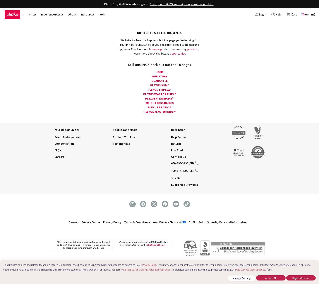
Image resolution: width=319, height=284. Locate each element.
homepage (156, 49)
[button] (83, 130)
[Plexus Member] (238, 248)
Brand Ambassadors (67, 137)
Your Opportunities (66, 130)
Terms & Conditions (137, 222)
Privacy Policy (112, 222)
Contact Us (178, 156)
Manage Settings (242, 278)
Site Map (176, 178)
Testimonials (121, 143)
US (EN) (310, 14)
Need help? (178, 130)
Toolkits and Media (125, 130)
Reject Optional (301, 278)
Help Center (178, 137)
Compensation (64, 143)
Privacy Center (90, 222)
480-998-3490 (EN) (182, 163)
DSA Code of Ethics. (156, 244)
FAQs (57, 150)
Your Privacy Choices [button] (166, 222)
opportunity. (178, 53)
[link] (276, 14)
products (192, 49)
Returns (176, 143)
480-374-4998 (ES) (182, 171)
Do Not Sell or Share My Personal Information (218, 222)
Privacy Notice (149, 264)
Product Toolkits (124, 137)
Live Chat (177, 150)
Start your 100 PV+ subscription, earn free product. (182, 4)
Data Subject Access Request (250, 269)
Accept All (270, 278)
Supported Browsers (184, 185)
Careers (59, 156)
